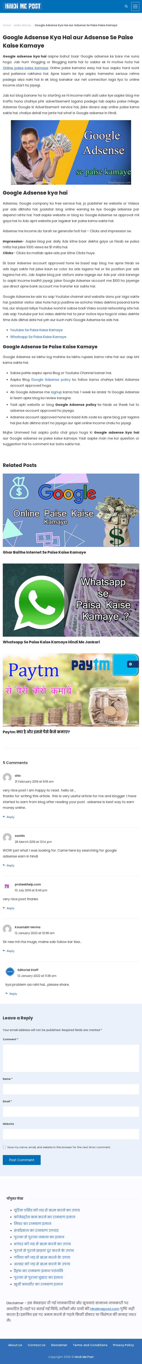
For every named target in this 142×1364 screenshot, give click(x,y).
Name (8, 1079)
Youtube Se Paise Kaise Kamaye (36, 330)
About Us (15, 1345)
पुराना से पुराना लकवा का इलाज (39, 1237)
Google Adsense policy (50, 379)
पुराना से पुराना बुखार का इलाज (38, 1277)
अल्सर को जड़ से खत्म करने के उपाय (42, 1264)
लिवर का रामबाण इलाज (32, 1223)
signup (56, 392)
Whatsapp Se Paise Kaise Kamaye (38, 336)
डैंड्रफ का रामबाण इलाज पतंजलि (38, 1271)
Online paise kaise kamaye (25, 68)
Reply (10, 817)
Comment (10, 1039)
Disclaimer (59, 1345)
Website (8, 1124)
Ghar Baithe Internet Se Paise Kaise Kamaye (44, 552)
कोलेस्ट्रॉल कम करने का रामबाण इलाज (44, 1217)
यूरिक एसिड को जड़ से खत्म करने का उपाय (47, 1210)
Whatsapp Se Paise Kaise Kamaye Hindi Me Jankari (51, 642)
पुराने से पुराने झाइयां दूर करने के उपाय (44, 1250)
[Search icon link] (126, 6)
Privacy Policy (123, 1345)
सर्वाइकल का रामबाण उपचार (36, 1230)
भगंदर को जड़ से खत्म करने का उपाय (42, 1244)
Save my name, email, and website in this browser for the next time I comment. (59, 1147)
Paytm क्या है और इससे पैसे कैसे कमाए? (36, 732)
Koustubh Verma (27, 927)
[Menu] (135, 6)
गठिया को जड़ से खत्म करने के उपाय (42, 1257)
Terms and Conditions (90, 1345)
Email (7, 1101)
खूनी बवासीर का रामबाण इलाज (38, 1284)
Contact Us (36, 1345)
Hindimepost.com (104, 1309)
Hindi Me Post (84, 1357)
